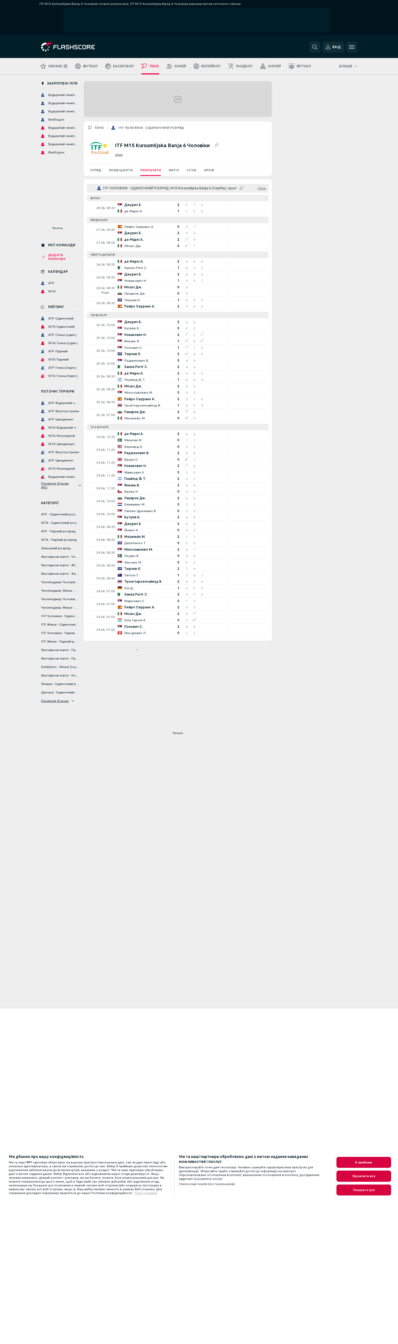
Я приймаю (363, 1162)
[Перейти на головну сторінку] (78, 47)
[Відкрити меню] (351, 47)
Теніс (99, 128)
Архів (209, 170)
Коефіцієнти (121, 170)
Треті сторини (145, 1193)
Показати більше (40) (55, 485)
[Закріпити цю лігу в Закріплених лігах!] (216, 145)
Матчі (174, 170)
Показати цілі (364, 1190)
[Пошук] (314, 47)
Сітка (191, 170)
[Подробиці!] (178, 208)
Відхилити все (363, 1176)
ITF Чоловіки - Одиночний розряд (151, 128)
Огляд (95, 170)
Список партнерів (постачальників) (207, 1184)
